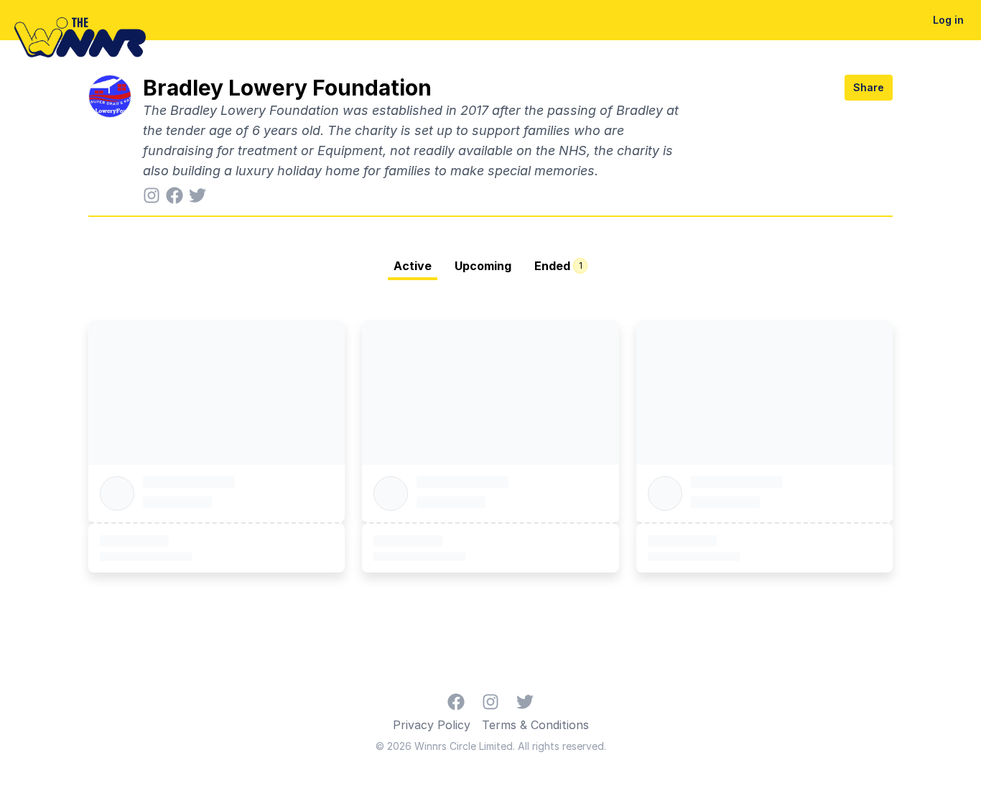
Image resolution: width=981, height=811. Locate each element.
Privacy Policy (431, 725)
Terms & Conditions (535, 725)
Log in (948, 20)
